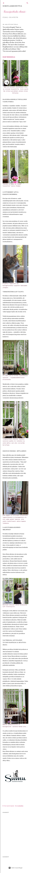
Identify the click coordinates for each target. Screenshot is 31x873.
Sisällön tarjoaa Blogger (16, 867)
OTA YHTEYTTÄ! (13, 17)
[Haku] (27, 2)
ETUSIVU (5, 17)
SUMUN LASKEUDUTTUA (12, 6)
